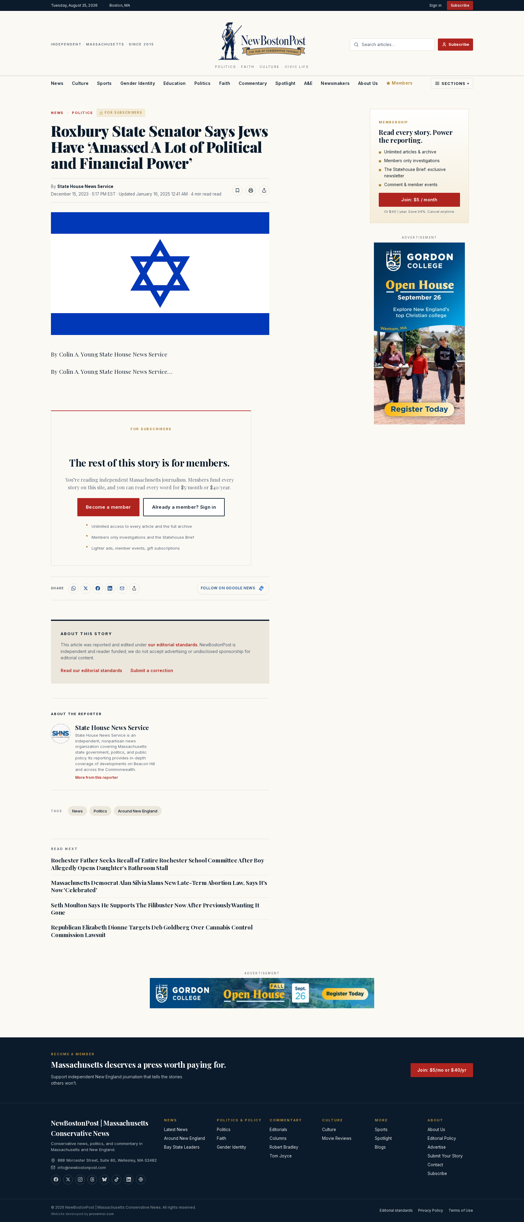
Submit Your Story (445, 1155)
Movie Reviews (336, 1138)
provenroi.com (101, 1214)
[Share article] (264, 190)
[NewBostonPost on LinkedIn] (128, 1179)
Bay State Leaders (182, 1147)
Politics (202, 83)
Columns (278, 1138)
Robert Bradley (284, 1147)
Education (174, 83)
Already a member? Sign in (184, 507)
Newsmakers (335, 83)
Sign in (435, 5)
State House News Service (85, 186)
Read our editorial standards (91, 670)
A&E (308, 83)
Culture (80, 83)
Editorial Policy (442, 1138)
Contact (435, 1164)
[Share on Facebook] (98, 588)
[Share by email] (122, 588)
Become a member (108, 507)
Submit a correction (151, 670)
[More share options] (134, 588)
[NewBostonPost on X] (68, 1179)
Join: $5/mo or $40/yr (441, 1070)
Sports (104, 83)
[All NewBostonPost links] (141, 1179)
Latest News (176, 1129)
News (57, 83)
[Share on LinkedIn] (110, 588)
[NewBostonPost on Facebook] (56, 1179)
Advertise (437, 1147)
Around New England (137, 811)
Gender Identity (137, 83)
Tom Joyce (281, 1155)
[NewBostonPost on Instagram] (80, 1179)
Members (402, 82)
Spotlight (285, 83)
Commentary (253, 83)
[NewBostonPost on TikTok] (116, 1179)
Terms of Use (460, 1210)
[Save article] (237, 190)
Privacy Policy (430, 1210)
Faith (224, 83)
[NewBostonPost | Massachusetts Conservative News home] (262, 40)
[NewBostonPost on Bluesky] (104, 1179)
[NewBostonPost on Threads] (92, 1179)
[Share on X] (86, 588)
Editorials (278, 1129)
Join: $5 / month (419, 199)
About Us (368, 83)
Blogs (380, 1147)
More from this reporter (96, 777)
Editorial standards (396, 1210)
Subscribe (460, 5)
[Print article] (251, 190)
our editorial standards (172, 644)
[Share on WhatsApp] (74, 588)
